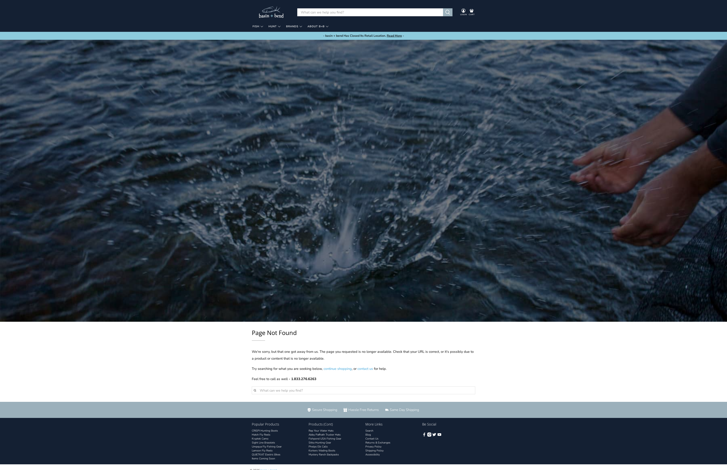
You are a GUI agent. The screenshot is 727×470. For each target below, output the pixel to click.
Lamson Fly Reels (262, 450)
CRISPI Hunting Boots (265, 431)
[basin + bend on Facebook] (424, 436)
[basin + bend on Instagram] (429, 436)
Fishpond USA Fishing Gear (325, 438)
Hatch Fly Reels (261, 434)
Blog (368, 434)
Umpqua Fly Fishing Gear (267, 446)
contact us (365, 368)
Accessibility (372, 454)
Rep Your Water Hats (321, 431)
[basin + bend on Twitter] (434, 436)
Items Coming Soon (263, 458)
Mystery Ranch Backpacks (324, 454)
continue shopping (338, 368)
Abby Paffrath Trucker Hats (325, 434)
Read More (394, 36)
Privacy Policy (373, 446)
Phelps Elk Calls (318, 446)
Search (369, 431)
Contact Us (371, 438)
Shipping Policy (374, 450)
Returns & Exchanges (377, 442)
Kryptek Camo (260, 438)
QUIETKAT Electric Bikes (266, 454)
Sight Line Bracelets (263, 442)
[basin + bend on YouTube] (439, 436)
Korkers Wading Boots (322, 450)
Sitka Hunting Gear (320, 442)
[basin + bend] (271, 12)
